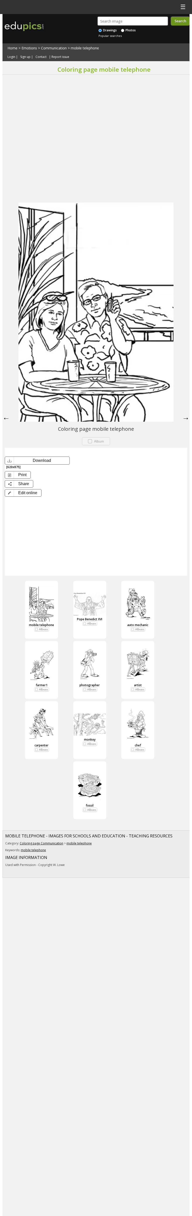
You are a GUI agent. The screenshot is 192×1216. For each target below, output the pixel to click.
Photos (130, 30)
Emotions (29, 48)
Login (11, 57)
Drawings (109, 30)
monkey (90, 739)
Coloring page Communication (41, 843)
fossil (90, 805)
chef (138, 745)
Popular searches (110, 36)
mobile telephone (85, 48)
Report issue (60, 57)
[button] (23, 493)
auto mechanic (137, 625)
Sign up (25, 57)
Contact (41, 57)
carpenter (41, 745)
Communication (54, 48)
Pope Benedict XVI (89, 619)
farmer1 (42, 685)
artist (138, 685)
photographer (90, 685)
